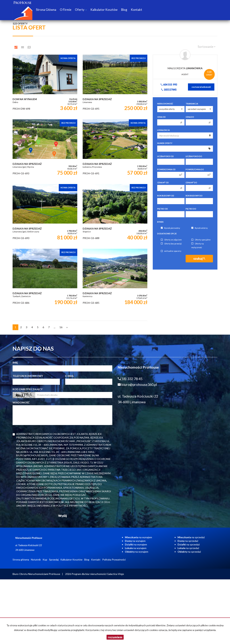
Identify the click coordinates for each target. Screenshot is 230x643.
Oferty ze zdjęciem (173, 240)
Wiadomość (21, 402)
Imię (15, 362)
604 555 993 (170, 84)
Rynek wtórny (201, 228)
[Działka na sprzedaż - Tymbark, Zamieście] (45, 279)
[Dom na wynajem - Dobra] (45, 85)
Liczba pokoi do (194, 156)
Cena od (161, 117)
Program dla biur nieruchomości (89, 573)
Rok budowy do (194, 196)
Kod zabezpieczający (27, 389)
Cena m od (163, 182)
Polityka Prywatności (114, 559)
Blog (124, 10)
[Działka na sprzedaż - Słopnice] (115, 214)
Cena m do (191, 182)
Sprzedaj (54, 559)
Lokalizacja (163, 130)
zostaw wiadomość (201, 87)
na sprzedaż (191, 537)
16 (60, 327)
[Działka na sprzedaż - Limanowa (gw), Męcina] (45, 149)
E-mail (69, 375)
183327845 (170, 89)
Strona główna (46, 10)
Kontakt (136, 10)
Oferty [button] (80, 10)
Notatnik (36, 559)
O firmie (65, 10)
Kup (45, 559)
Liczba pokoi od (165, 156)
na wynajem (138, 537)
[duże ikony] (16, 47)
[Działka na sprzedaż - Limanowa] (115, 85)
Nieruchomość (165, 104)
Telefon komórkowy (28, 375)
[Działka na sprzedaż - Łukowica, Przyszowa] (115, 149)
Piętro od (162, 209)
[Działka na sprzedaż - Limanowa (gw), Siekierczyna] (45, 214)
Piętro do (191, 209)
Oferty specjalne (203, 240)
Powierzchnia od (166, 169)
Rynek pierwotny (172, 228)
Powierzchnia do (195, 169)
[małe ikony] (22, 47)
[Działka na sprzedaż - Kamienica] (115, 279)
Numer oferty (164, 143)
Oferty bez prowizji (173, 243)
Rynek (160, 222)
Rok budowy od (165, 196)
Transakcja (192, 104)
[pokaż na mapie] (29, 47)
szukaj (198, 258)
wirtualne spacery (172, 251)
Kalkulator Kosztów (104, 10)
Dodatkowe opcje (167, 234)
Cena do (190, 117)
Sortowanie (206, 47)
